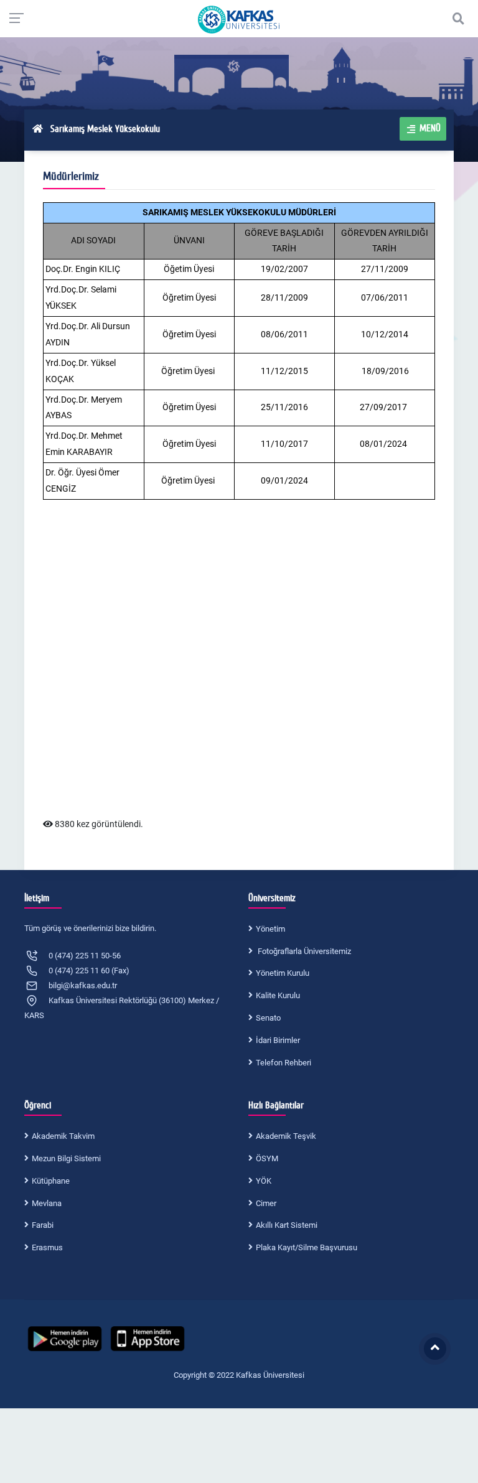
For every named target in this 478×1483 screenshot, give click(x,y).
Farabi (43, 1225)
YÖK (263, 1181)
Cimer (266, 1203)
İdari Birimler (278, 1040)
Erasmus (47, 1247)
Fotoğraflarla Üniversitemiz (303, 951)
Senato (268, 1017)
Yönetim (270, 928)
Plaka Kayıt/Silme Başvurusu (306, 1247)
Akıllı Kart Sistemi (286, 1225)
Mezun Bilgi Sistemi (66, 1158)
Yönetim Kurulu (282, 973)
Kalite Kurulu (278, 995)
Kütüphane (51, 1181)
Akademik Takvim (63, 1136)
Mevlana (47, 1203)
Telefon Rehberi (283, 1062)
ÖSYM (267, 1158)
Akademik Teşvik (286, 1136)
